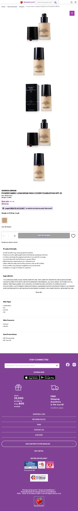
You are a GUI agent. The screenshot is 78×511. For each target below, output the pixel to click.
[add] (15, 236)
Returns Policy (39, 419)
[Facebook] (68, 364)
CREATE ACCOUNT (17, 208)
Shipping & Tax (39, 414)
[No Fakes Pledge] (50, 467)
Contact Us (39, 429)
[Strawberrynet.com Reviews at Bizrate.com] (30, 468)
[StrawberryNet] (27, 2)
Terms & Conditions (46, 490)
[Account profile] (72, 2)
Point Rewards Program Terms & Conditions (38, 492)
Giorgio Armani (9, 190)
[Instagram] (74, 364)
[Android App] (47, 379)
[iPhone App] (31, 379)
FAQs (39, 424)
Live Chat (39, 435)
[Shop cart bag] (75, 2)
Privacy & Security (29, 490)
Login (7, 208)
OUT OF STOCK (44, 235)
